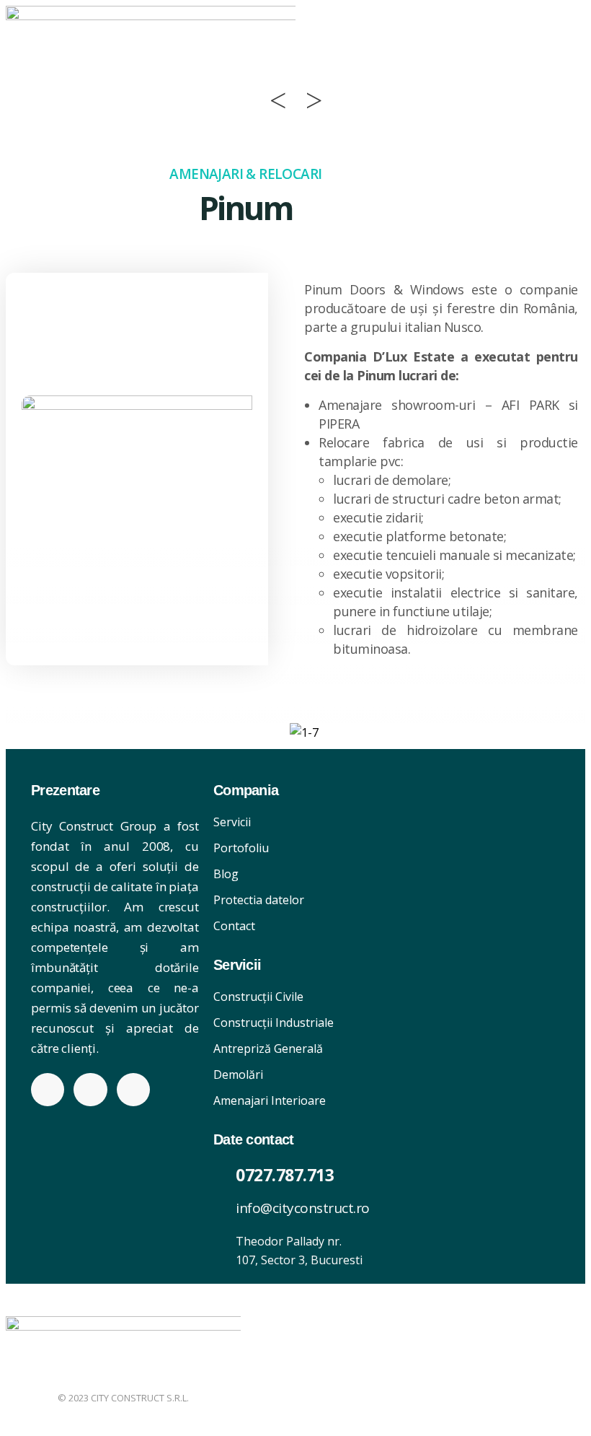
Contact (234, 926)
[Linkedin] (90, 1089)
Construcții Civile (258, 996)
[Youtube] (133, 1089)
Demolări (238, 1074)
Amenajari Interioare (269, 1100)
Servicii (232, 822)
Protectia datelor (258, 900)
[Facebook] (47, 1089)
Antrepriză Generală (268, 1048)
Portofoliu (241, 848)
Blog (226, 874)
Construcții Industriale (273, 1022)
